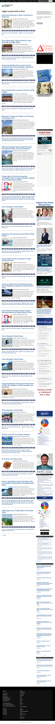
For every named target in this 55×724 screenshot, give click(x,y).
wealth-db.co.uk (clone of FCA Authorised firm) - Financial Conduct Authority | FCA (44, 660)
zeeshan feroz (15, 475)
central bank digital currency (13, 501)
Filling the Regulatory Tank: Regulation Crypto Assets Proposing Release (44, 573)
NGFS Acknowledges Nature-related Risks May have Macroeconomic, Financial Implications (17, 148)
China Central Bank (20, 108)
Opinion (19, 450)
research (5, 504)
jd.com (8, 304)
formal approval (28, 138)
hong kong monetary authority (7, 252)
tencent (26, 304)
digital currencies (14, 503)
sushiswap (14, 452)
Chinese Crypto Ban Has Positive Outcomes (16, 434)
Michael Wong (25, 44)
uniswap (18, 452)
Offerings (14, 1)
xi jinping (3, 200)
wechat (3, 329)
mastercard (6, 139)
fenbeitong (18, 226)
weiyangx (3, 227)
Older (4, 535)
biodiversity (20, 168)
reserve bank (28, 199)
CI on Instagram (5, 712)
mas (34, 168)
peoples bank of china (9, 59)
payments (31, 82)
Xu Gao (25, 208)
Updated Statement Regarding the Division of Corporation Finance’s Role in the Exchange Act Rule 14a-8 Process (45, 589)
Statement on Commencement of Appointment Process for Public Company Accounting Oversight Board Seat (45, 583)
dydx (18, 451)
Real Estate (21, 703)
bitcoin (3, 501)
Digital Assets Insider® (6, 697)
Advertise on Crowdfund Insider (24, 711)
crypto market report (23, 501)
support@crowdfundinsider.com (9, 704)
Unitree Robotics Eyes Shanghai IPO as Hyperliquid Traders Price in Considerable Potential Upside (44, 488)
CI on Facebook (5, 709)
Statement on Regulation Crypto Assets (44, 577)
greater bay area (28, 251)
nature (14, 170)
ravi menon (29, 170)
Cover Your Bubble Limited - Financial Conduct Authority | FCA (44, 676)
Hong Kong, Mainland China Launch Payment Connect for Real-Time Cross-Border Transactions (18, 66)
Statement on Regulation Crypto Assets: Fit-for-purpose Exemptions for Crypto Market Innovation (44, 566)
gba (25, 251)
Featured (2, 1)
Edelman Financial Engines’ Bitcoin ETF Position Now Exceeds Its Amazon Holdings (44, 476)
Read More (27, 27)
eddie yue (28, 402)
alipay (25, 57)
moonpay (3, 475)
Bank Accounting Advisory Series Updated (44, 547)
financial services (22, 138)
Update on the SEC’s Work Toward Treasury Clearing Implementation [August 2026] (45, 602)
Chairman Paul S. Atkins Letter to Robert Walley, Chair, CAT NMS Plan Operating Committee (44, 596)
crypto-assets (4, 503)
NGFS (16, 170)
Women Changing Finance (23, 706)
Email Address (39, 18)
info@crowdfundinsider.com (7, 703)
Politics (21, 696)
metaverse (22, 226)
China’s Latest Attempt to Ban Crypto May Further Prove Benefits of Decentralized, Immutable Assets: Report (18, 483)
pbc (26, 276)
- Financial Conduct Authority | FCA (43, 670)
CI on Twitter (4, 708)
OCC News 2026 (42, 544)
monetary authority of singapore (7, 170)
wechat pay (33, 199)
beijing (16, 138)
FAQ (20, 715)
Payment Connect (26, 82)
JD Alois (25, 19)
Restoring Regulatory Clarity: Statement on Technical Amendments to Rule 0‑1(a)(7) (44, 615)
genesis (20, 451)
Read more (39, 569)
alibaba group (29, 196)
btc (4, 501)
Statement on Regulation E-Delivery (43, 641)
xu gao (6, 227)
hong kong (21, 82)
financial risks (24, 168)
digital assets (9, 503)
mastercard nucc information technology (15, 139)
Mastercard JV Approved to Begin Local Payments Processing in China (18, 117)
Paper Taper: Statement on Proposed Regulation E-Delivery (44, 646)
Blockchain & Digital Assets (22, 1)
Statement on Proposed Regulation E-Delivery (44, 652)
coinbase (28, 450)
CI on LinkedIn (5, 711)
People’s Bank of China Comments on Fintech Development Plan (16, 260)
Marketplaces (8, 1)
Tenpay (15, 59)
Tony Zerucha (27, 436)
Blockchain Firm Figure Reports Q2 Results (44, 493)
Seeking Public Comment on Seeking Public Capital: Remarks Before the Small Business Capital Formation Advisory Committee (44, 635)
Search (50, 1)
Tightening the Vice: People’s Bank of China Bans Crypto (17, 511)
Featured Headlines (11, 351)
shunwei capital (4, 352)
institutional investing (26, 451)
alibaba (25, 196)
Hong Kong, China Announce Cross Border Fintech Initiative (18, 235)
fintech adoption (28, 197)
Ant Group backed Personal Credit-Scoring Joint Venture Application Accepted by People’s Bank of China (17, 286)
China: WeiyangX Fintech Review (12, 207)
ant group (11, 197)
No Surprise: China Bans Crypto (12, 459)
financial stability (30, 168)
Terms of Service (22, 716)
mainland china (13, 199)
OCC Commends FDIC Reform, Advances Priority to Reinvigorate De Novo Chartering (44, 552)
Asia (7, 32)
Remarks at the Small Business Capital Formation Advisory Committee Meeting (44, 628)
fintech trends (8, 199)
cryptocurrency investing (13, 451)
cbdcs (7, 501)
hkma (18, 82)
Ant (25, 303)
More (34, 1)
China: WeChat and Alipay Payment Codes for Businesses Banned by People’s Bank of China (17, 311)
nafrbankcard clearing (26, 139)
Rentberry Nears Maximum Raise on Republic (45, 484)
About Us (21, 712)
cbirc (15, 226)
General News (12, 168)
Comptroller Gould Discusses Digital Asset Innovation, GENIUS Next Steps (44, 538)
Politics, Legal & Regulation (13, 32)
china (24, 32)
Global (19, 500)
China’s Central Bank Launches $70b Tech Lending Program (18, 91)
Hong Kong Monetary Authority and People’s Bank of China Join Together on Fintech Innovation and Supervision (18, 385)
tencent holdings (30, 304)
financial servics (22, 197)
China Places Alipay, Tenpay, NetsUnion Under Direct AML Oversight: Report (16, 41)
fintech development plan (21, 276)
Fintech (30, 1)
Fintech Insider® (5, 694)
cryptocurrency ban (5, 451)
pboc (34, 82)
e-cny (27, 32)
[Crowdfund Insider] (7, 7)
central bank (15, 197)
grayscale (19, 503)
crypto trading (30, 501)
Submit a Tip (21, 709)
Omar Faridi (27, 120)
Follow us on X (44, 533)
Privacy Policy (22, 718)
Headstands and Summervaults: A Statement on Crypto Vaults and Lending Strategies (44, 622)
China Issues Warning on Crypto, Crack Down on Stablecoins (17, 16)
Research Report (10, 504)
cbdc (22, 32)
